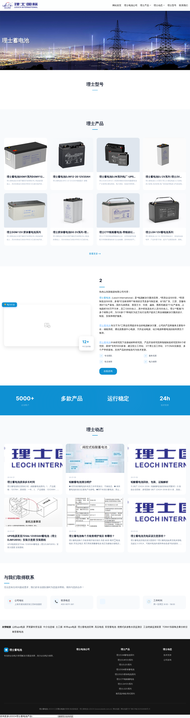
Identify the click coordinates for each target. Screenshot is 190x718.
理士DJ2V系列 (125, 664)
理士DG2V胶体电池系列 (125, 674)
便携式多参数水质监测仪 (129, 627)
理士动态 (158, 5)
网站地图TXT (126, 709)
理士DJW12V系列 (125, 660)
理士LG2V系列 (125, 689)
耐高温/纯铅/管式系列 (125, 693)
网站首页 (116, 5)
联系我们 (183, 5)
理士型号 (171, 5)
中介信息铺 (48, 627)
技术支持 (167, 655)
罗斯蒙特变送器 (34, 627)
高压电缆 (99, 627)
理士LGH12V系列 (125, 684)
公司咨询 (167, 660)
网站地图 (116, 709)
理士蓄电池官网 (85, 627)
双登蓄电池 (110, 627)
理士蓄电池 (104, 297)
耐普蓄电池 (17, 631)
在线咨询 (108, 371)
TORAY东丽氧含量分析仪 (174, 627)
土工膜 (59, 627)
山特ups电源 (18, 627)
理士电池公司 (130, 5)
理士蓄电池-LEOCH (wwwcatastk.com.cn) (96, 709)
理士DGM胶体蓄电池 (125, 669)
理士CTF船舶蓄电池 (125, 679)
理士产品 (144, 5)
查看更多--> (95, 253)
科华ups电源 (70, 627)
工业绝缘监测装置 (152, 627)
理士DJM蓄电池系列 (125, 655)
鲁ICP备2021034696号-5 (140, 709)
